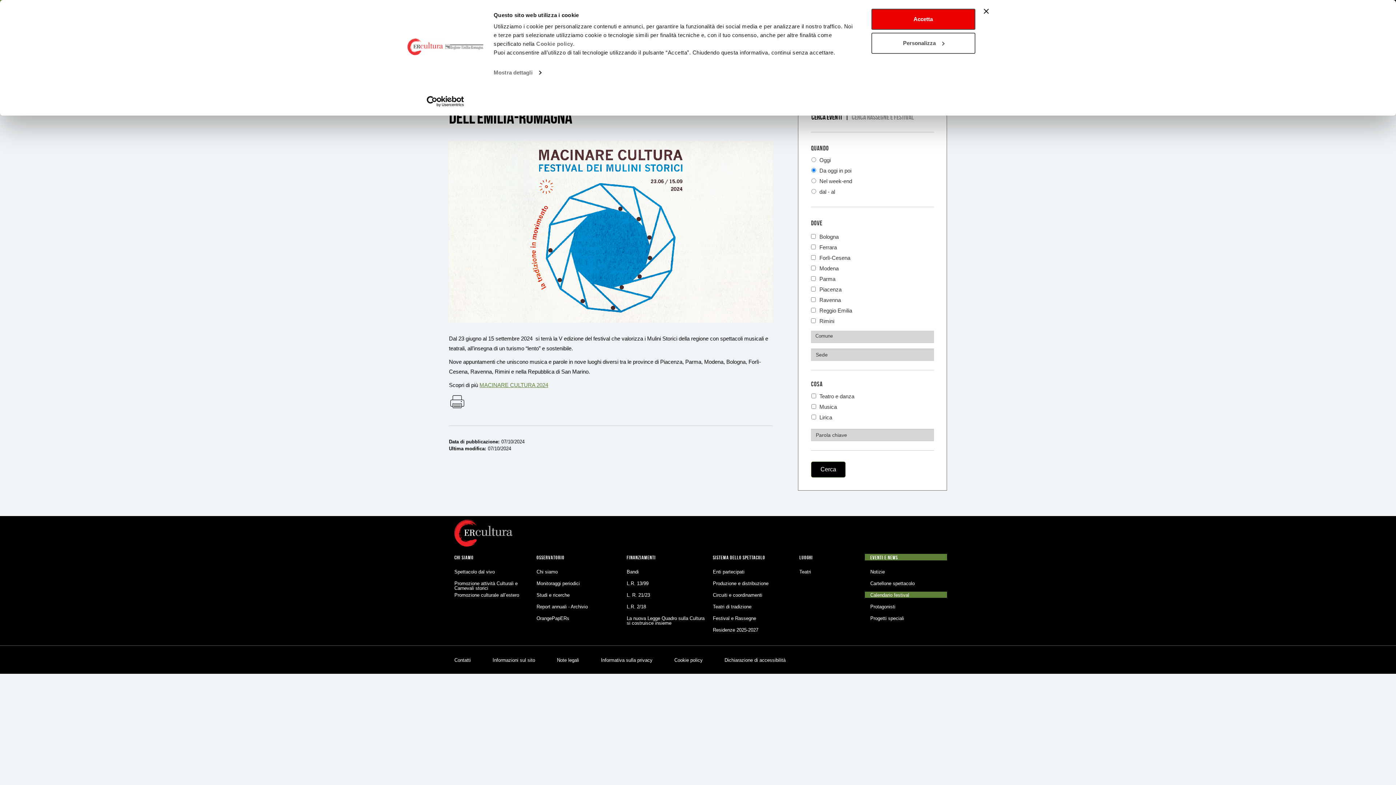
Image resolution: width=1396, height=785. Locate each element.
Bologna (829, 236)
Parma (827, 278)
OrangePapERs (553, 618)
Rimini (826, 320)
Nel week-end (835, 181)
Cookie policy (688, 660)
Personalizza (919, 43)
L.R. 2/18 (636, 606)
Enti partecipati (729, 572)
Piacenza (830, 288)
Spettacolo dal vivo (474, 572)
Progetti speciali (887, 618)
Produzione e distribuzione (741, 583)
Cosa (817, 384)
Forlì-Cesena (834, 257)
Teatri (805, 572)
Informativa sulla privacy (627, 660)
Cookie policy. (555, 44)
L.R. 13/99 (638, 583)
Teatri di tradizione (732, 606)
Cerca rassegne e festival (883, 117)
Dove (817, 223)
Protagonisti (882, 606)
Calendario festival (889, 595)
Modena (829, 267)
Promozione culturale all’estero (486, 595)
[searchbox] (873, 336)
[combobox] (872, 337)
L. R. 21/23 (638, 595)
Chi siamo (547, 572)
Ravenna (830, 299)
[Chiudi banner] (986, 11)
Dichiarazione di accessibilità (755, 660)
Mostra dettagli (513, 72)
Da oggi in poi (834, 171)
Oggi (824, 160)
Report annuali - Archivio (562, 606)
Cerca (828, 469)
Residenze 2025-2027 (735, 630)
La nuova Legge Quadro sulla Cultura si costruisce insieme (666, 621)
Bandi (633, 572)
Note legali (568, 660)
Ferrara (828, 246)
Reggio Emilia (835, 309)
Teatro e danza (836, 396)
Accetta (923, 19)
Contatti (462, 660)
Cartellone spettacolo (892, 583)
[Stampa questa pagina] (457, 402)
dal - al (826, 192)
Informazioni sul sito (514, 660)
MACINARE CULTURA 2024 (514, 385)
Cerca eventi (826, 117)
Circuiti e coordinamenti (737, 595)
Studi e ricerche (553, 595)
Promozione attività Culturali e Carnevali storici (486, 586)
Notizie (877, 572)
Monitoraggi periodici (558, 583)
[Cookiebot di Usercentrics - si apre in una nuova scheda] (445, 101)
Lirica (825, 417)
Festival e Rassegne (734, 618)
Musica (827, 407)
